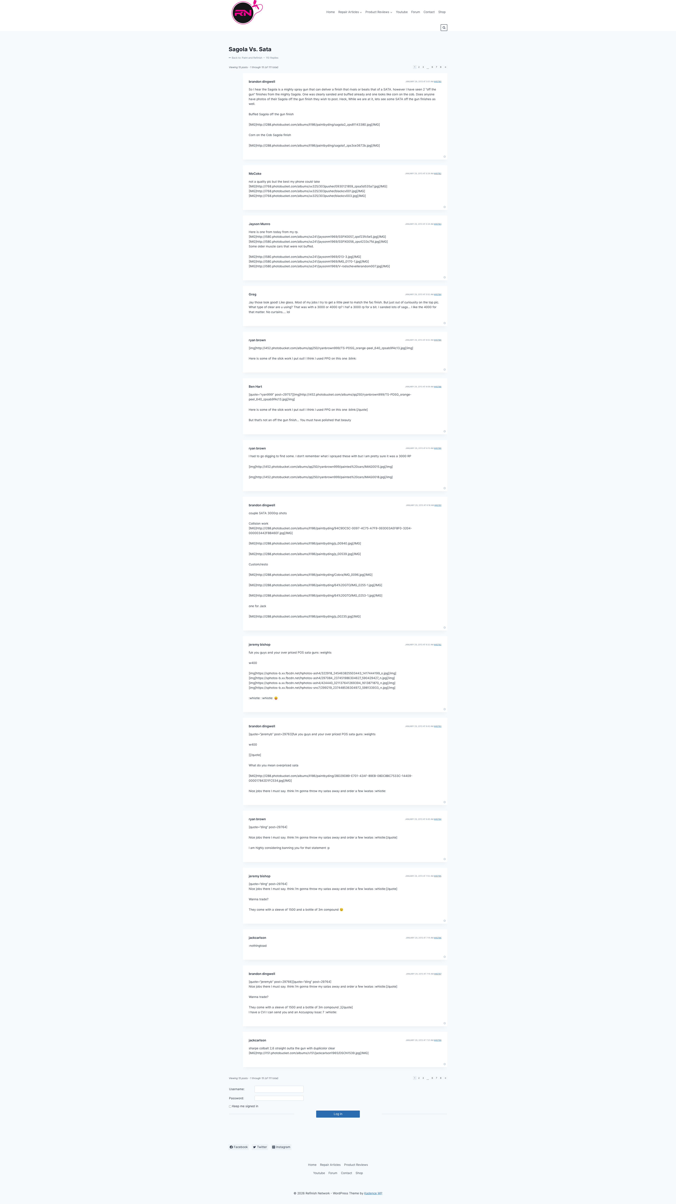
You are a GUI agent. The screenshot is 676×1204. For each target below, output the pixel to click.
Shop (442, 12)
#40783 (437, 224)
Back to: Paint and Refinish (246, 57)
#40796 (437, 938)
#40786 (437, 340)
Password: (236, 1098)
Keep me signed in (245, 1106)
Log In (338, 1114)
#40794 (437, 819)
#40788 (437, 386)
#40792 (437, 644)
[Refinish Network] (246, 12)
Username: (237, 1089)
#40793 (437, 726)
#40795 (437, 876)
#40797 (437, 974)
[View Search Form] (444, 27)
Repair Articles (330, 1165)
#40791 (437, 505)
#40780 (437, 81)
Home (330, 12)
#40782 (437, 173)
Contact (429, 12)
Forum (415, 12)
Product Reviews (356, 1165)
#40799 (437, 1040)
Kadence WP (373, 1193)
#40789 (437, 448)
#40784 (437, 294)
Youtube (402, 12)
